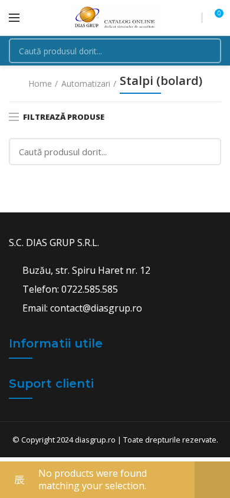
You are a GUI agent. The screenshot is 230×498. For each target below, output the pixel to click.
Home (40, 83)
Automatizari (85, 83)
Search (205, 50)
